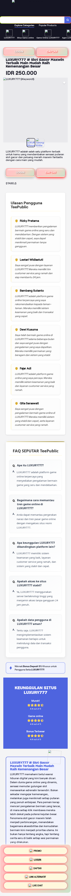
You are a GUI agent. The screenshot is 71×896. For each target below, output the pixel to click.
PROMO (37, 850)
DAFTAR (52, 51)
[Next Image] (65, 110)
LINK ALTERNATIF (37, 877)
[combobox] (32, 20)
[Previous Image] (6, 110)
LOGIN (19, 51)
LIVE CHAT (38, 886)
